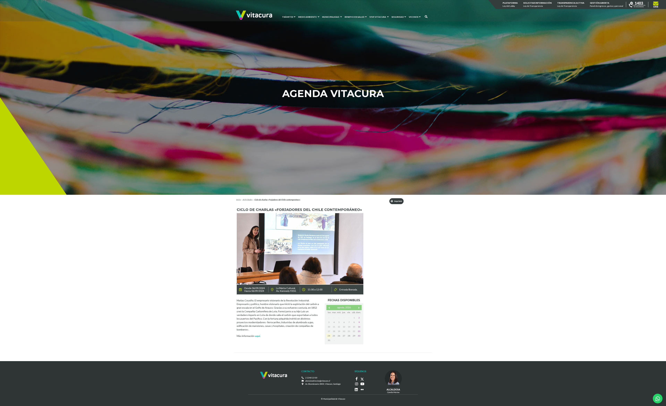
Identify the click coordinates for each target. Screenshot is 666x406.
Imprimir (398, 201)
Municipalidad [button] (331, 17)
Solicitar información (537, 4)
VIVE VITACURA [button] (377, 17)
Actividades (248, 199)
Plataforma (510, 4)
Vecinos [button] (413, 17)
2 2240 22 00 (311, 377)
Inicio (238, 199)
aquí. (258, 335)
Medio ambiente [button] (307, 17)
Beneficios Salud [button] (354, 17)
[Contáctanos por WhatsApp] (658, 398)
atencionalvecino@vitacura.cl (317, 380)
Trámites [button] (287, 17)
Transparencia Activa (570, 4)
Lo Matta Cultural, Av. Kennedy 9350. (286, 289)
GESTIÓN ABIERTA (606, 4)
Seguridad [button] (397, 17)
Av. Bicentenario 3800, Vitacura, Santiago (323, 384)
